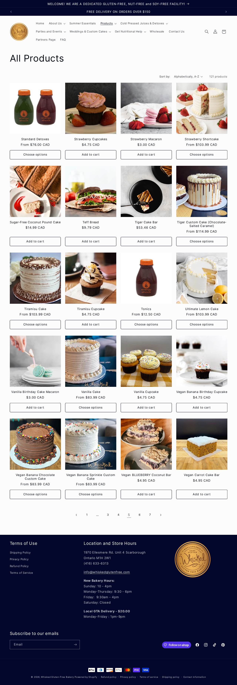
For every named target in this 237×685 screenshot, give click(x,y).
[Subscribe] (75, 644)
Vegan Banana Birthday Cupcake (201, 392)
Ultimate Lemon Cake (201, 309)
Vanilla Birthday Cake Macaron (35, 392)
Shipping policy (170, 677)
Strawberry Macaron (146, 139)
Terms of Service (21, 572)
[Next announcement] (226, 11)
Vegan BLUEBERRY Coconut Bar (146, 475)
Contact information (194, 677)
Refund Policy (19, 566)
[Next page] (160, 515)
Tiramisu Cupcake (91, 309)
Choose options (35, 154)
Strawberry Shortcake (202, 139)
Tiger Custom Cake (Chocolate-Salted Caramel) (201, 224)
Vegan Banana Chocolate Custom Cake (35, 476)
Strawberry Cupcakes (90, 139)
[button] (56, 23)
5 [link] (129, 515)
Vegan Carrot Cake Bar (202, 475)
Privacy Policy (19, 559)
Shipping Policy (20, 552)
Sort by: (164, 76)
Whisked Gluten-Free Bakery (57, 677)
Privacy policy (128, 677)
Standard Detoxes (35, 139)
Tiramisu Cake (35, 309)
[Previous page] (76, 515)
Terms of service (149, 677)
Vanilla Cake (90, 392)
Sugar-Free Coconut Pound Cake (35, 222)
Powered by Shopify (86, 677)
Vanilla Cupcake (146, 392)
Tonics (146, 309)
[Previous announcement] (11, 11)
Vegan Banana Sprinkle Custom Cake (90, 476)
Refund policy (108, 677)
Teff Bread (91, 222)
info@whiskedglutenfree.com (107, 572)
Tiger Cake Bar (146, 222)
